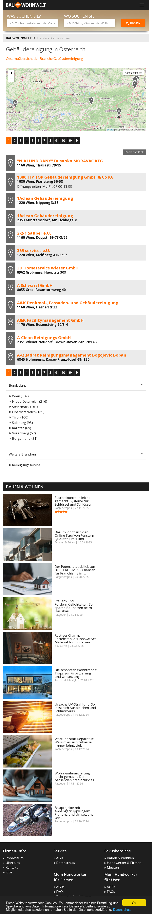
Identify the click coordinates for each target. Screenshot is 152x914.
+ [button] (11, 72)
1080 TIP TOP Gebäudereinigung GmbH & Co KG (65, 177)
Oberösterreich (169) (28, 412)
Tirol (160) (20, 417)
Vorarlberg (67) (24, 433)
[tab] (76, 385)
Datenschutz (122, 909)
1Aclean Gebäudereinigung (45, 198)
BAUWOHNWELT (19, 38)
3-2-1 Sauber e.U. (34, 233)
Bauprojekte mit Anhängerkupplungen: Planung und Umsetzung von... (74, 812)
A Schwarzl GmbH (35, 285)
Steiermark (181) (25, 406)
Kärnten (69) (21, 428)
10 (63, 140)
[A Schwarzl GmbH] (119, 112)
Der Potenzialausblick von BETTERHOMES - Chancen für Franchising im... (75, 569)
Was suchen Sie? (24, 16)
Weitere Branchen (22, 454)
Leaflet (110, 129)
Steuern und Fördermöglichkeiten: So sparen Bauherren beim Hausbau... (74, 606)
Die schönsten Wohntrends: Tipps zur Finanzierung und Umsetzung (76, 673)
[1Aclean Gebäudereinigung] (134, 85)
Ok (134, 902)
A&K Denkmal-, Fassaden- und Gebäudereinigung (67, 302)
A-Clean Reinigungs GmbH (44, 337)
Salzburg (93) (22, 422)
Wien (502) (20, 396)
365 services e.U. (33, 250)
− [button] (11, 78)
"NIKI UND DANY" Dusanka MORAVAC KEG (60, 161)
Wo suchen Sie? (80, 16)
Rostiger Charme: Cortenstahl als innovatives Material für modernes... (75, 638)
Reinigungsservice (26, 465)
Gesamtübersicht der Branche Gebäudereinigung (44, 58)
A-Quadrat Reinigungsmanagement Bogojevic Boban (71, 355)
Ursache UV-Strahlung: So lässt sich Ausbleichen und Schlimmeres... (75, 707)
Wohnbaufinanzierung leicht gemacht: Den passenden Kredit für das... (75, 776)
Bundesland (18, 385)
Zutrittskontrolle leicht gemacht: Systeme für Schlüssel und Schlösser (73, 501)
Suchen (135, 23)
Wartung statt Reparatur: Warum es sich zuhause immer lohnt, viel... (74, 742)
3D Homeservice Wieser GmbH (48, 268)
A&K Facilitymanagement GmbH (50, 320)
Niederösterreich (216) (29, 401)
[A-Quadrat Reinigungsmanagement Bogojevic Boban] (15, 103)
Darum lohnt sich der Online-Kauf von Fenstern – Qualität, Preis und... (76, 535)
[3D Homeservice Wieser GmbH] (91, 101)
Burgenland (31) (24, 438)
